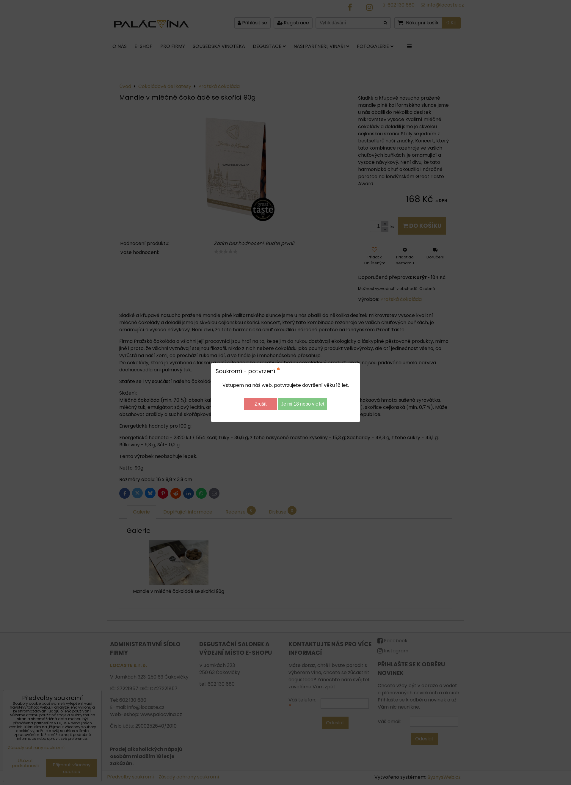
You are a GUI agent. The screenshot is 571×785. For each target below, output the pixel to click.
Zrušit (260, 403)
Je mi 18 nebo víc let (302, 403)
